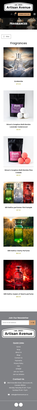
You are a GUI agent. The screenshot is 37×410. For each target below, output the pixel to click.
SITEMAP (18, 369)
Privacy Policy (18, 363)
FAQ (18, 366)
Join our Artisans (18, 374)
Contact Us (18, 358)
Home (18, 347)
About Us (18, 352)
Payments (18, 361)
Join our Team (18, 372)
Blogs (18, 355)
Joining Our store (24, 14)
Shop (18, 350)
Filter (7, 37)
